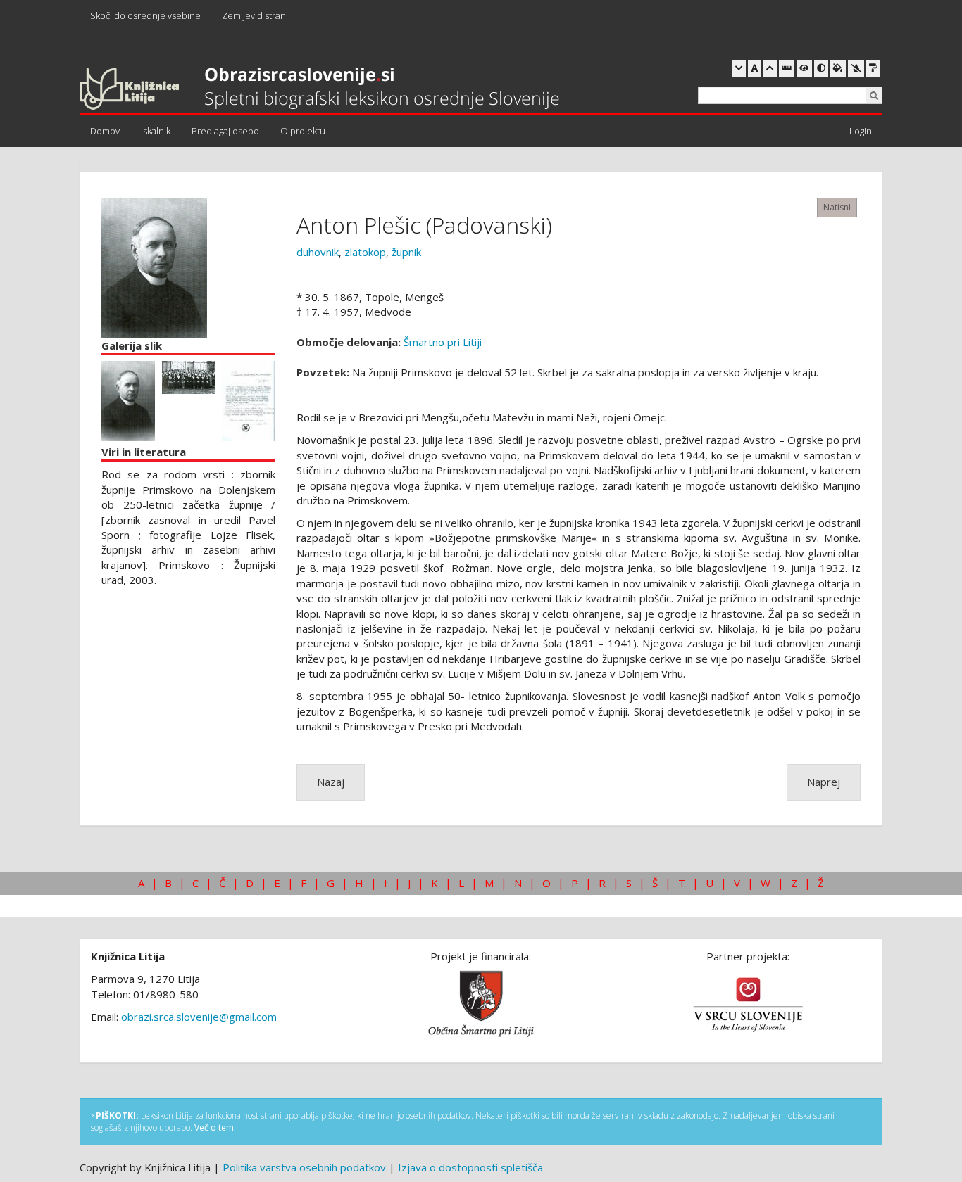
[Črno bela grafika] (873, 68)
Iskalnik (155, 131)
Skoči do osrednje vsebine (145, 15)
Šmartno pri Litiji (443, 342)
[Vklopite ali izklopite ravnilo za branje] (786, 68)
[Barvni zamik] (856, 68)
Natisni (837, 207)
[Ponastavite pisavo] (754, 68)
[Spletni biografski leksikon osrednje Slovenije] (319, 89)
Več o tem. (215, 1127)
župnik (406, 252)
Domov (105, 131)
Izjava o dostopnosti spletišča (470, 1167)
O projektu (302, 131)
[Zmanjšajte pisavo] (739, 68)
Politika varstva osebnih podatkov (304, 1167)
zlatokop (365, 252)
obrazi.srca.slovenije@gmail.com (199, 1017)
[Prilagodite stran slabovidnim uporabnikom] (804, 68)
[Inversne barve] (838, 68)
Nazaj (330, 782)
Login (860, 131)
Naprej (823, 782)
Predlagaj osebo (225, 131)
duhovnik (317, 252)
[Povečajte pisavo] (770, 68)
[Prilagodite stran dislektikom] (821, 68)
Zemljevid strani (255, 15)
